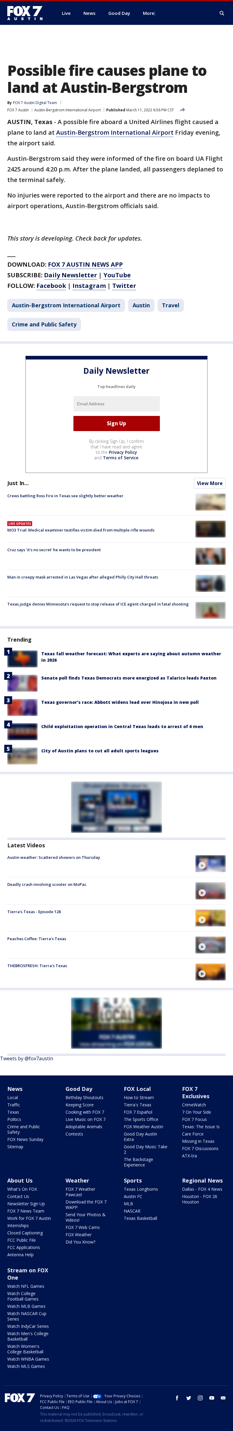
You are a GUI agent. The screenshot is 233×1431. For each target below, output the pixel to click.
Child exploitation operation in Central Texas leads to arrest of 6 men (122, 726)
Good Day (79, 1088)
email (223, 1398)
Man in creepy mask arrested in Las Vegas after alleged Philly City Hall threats (82, 577)
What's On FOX (22, 1189)
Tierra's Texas (137, 1105)
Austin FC (133, 1196)
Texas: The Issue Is (201, 1126)
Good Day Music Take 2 (145, 1149)
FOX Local (137, 1088)
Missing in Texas (198, 1141)
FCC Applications (23, 1247)
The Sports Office (141, 1119)
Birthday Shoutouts (84, 1097)
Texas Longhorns (141, 1189)
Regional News (202, 1180)
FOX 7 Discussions (200, 1148)
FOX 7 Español (138, 1112)
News (14, 1088)
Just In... (18, 483)
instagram (200, 1398)
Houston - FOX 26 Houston (199, 1199)
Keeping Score (80, 1105)
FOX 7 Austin (18, 110)
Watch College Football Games (23, 1296)
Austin (141, 305)
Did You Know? (80, 1242)
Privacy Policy (123, 452)
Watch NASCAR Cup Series (26, 1316)
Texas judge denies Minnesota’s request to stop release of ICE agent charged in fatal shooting (98, 604)
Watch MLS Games (26, 1366)
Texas (13, 1112)
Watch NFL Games (25, 1286)
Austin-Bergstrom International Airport (67, 110)
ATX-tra (189, 1156)
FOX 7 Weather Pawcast (80, 1191)
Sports (133, 1180)
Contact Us (18, 1196)
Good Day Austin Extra (140, 1136)
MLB (128, 1204)
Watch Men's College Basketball (28, 1336)
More (148, 13)
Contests (74, 1134)
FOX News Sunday (25, 1139)
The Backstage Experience (138, 1162)
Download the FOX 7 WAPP (86, 1204)
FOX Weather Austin (143, 1126)
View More (210, 483)
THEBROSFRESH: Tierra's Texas (37, 965)
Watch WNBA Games (28, 1359)
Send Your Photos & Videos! (86, 1217)
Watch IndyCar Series (28, 1326)
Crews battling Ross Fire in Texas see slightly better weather (65, 495)
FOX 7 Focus (194, 1119)
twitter (189, 1398)
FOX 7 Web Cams (83, 1227)
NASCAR (132, 1211)
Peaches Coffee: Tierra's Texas (36, 938)
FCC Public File (21, 1240)
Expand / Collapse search (222, 13)
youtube (212, 1398)
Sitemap (15, 1146)
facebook (177, 1398)
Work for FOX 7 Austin (29, 1218)
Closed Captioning (25, 1233)
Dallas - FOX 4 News (202, 1189)
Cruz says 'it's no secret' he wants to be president (54, 549)
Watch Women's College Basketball (25, 1349)
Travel (170, 305)
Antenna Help (20, 1254)
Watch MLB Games (26, 1306)
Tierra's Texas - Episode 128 (34, 911)
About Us (19, 1180)
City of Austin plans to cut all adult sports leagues (100, 751)
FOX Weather (79, 1234)
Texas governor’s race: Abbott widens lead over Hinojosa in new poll (120, 702)
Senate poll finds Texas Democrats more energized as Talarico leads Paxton (129, 678)
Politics (14, 1119)
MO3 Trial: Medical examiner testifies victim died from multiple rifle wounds (80, 530)
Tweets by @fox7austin (26, 1058)
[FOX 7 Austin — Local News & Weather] (27, 13)
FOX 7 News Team (25, 1211)
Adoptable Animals (84, 1126)
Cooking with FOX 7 (85, 1112)
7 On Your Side (196, 1112)
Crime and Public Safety (44, 324)
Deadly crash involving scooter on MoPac (46, 884)
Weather (77, 1180)
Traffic (13, 1105)
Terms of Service (120, 458)
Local (12, 1097)
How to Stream (139, 1097)
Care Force (193, 1134)
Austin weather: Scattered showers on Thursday (53, 857)
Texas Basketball (140, 1218)
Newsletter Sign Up (26, 1204)
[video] (210, 863)
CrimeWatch (194, 1105)
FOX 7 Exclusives (195, 1092)
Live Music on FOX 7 (86, 1119)
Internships (18, 1225)
